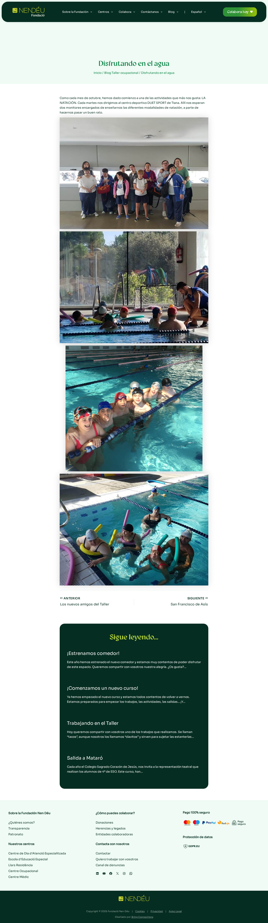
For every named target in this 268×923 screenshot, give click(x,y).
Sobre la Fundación (75, 12)
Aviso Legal (175, 911)
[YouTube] (104, 873)
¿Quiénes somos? (21, 822)
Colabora (125, 12)
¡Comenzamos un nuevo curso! (102, 688)
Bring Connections (142, 916)
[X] (117, 873)
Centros (103, 12)
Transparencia (19, 828)
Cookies (140, 911)
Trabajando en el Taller (93, 723)
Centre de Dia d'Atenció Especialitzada (37, 853)
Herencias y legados (111, 828)
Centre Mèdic (18, 877)
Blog (171, 12)
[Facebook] (110, 873)
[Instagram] (124, 873)
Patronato (15, 834)
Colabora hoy (237, 12)
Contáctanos (150, 12)
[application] (90, 12)
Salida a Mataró (85, 758)
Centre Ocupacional (23, 871)
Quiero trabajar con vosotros (117, 859)
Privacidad (157, 911)
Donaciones (104, 822)
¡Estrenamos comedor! (93, 653)
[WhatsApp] (131, 873)
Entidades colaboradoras (114, 834)
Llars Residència (20, 865)
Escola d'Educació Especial (28, 859)
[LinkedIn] (97, 873)
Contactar (103, 853)
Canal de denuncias (110, 865)
